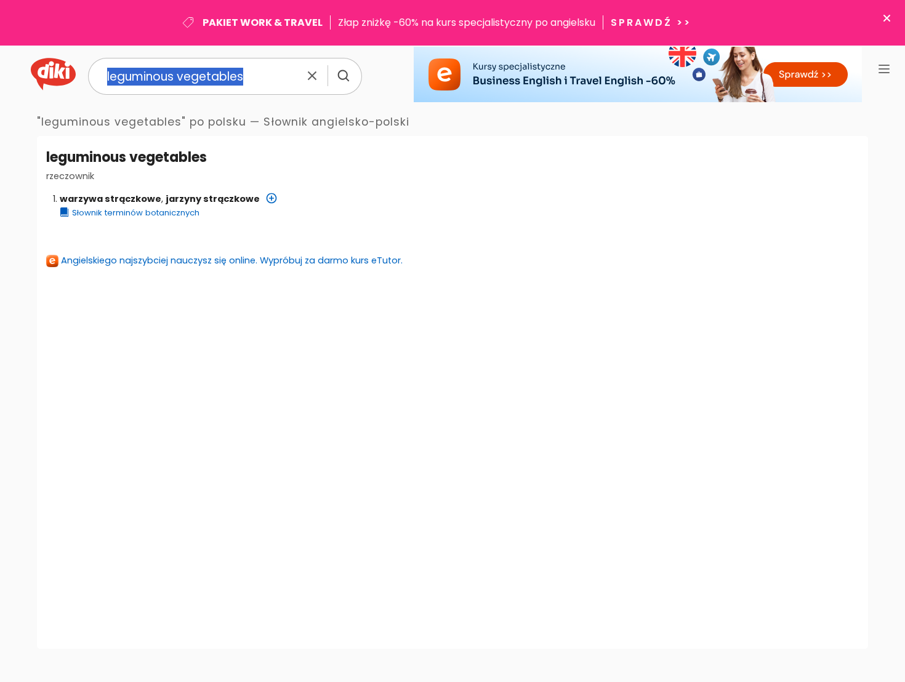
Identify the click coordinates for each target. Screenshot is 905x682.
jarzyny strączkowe (213, 199)
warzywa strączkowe (110, 199)
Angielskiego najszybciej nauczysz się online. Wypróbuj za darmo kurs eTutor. (232, 260)
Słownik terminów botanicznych (135, 213)
